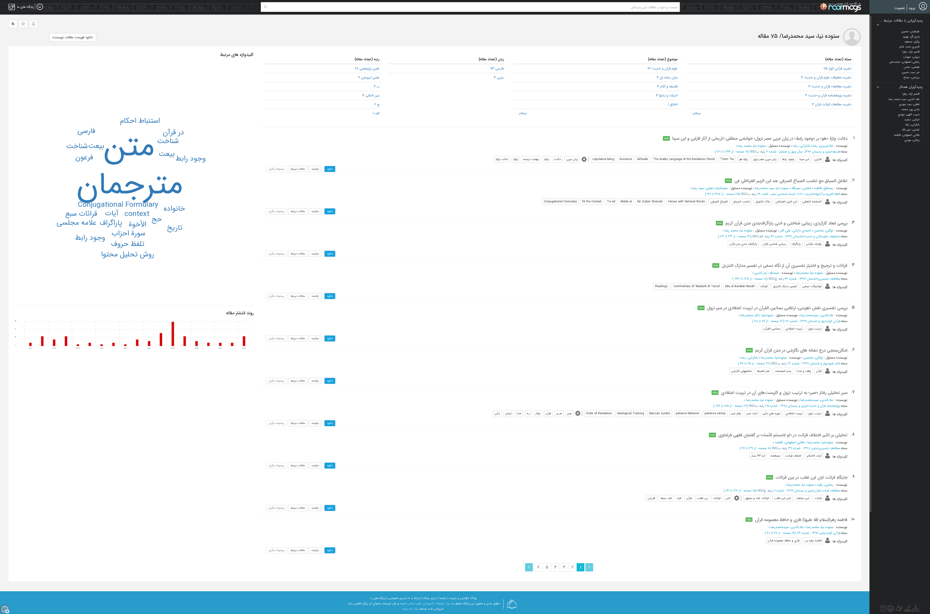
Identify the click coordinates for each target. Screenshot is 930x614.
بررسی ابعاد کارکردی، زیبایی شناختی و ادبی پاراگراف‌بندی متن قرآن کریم (786, 223)
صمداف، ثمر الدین (766, 273)
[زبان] (39, 7)
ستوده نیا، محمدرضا (759, 400)
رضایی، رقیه (825, 484)
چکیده (315, 169)
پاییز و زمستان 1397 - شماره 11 (793, 490)
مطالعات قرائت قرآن (827, 490)
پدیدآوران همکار (911, 87)
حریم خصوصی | (396, 598)
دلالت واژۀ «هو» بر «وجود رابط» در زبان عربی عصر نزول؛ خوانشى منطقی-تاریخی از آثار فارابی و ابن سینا (759, 138)
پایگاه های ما (378, 598)
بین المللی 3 (371, 95)
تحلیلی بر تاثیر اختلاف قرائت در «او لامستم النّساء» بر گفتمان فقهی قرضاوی (782, 435)
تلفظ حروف (127, 244)
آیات (111, 213)
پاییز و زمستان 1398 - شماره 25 (786, 405)
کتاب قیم (834, 363)
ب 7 (377, 86)
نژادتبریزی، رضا (823, 145)
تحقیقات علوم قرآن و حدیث (822, 236)
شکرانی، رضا (801, 145)
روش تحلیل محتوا (127, 254)
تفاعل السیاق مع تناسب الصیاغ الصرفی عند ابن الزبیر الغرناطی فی (790, 180)
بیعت (167, 154)
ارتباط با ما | (413, 598)
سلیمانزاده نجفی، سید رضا (710, 188)
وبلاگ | (472, 598)
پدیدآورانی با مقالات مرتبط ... (901, 21)
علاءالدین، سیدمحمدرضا (816, 315)
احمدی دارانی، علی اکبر (795, 230)
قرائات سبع (81, 214)
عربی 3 (499, 77)
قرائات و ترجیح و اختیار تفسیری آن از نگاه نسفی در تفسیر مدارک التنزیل (784, 265)
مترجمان (129, 185)
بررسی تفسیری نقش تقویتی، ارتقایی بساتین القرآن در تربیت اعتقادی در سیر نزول (777, 308)
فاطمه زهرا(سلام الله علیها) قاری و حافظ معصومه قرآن (801, 519)
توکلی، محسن (823, 230)
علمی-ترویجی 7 (369, 77)
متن (129, 147)
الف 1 (376, 113)
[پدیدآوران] (899, 609)
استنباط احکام (140, 121)
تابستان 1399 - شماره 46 (787, 236)
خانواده (174, 209)
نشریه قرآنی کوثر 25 (838, 68)
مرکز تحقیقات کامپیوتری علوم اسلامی (429, 603)
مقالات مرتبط (298, 169)
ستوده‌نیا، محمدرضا (774, 357)
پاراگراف (111, 223)
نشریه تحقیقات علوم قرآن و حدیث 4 (826, 77)
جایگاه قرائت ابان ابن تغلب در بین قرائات (811, 477)
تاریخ (174, 228)
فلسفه (836, 151)
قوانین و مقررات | (457, 598)
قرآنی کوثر (833, 321)
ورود (912, 8)
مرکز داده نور (411, 608)
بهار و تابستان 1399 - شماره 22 (807, 363)
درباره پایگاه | (429, 598)
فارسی (86, 131)
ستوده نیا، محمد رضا (752, 145)
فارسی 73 (497, 68)
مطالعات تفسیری (829, 278)
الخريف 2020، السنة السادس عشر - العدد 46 (785, 194)
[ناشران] (891, 609)
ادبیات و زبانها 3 (667, 95)
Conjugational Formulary (118, 205)
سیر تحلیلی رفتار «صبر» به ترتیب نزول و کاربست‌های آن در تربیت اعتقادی (784, 392)
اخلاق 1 (673, 104)
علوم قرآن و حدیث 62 (663, 68)
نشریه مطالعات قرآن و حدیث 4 (830, 86)
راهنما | (442, 598)
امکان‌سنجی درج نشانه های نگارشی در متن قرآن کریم (801, 350)
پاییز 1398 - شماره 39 (802, 448)
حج (156, 219)
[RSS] (12, 24)
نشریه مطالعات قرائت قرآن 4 (832, 104)
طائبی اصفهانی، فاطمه (790, 442)
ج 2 (377, 104)
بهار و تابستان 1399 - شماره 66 (805, 321)
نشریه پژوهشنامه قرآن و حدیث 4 (828, 95)
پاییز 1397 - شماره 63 (811, 533)
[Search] (265, 7)
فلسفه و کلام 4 (667, 86)
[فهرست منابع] (915, 609)
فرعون (84, 157)
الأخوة (137, 224)
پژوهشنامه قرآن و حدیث (824, 405)
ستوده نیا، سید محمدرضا (772, 188)
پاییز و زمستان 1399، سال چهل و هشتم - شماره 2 (798, 151)
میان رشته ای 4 (667, 77)
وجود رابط (191, 158)
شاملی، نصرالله (801, 188)
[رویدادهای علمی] (883, 609)
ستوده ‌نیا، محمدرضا (809, 273)
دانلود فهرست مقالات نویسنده (73, 37)
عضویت (899, 8)
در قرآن (173, 132)
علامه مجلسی (76, 223)
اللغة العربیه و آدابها (828, 194)
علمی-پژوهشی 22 (367, 68)
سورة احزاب (128, 233)
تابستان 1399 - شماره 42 (801, 278)
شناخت (168, 141)
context (136, 214)
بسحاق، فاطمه (823, 188)
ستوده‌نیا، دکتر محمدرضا (757, 315)
